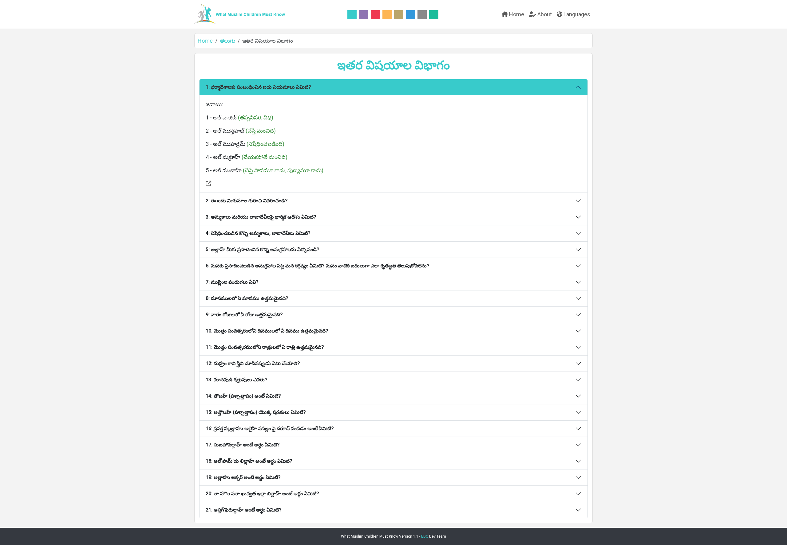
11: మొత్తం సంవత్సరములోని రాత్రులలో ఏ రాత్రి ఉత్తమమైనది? (265, 347)
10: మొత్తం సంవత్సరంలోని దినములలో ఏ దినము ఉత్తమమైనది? (267, 331)
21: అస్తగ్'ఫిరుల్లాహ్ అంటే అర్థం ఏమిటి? (244, 510)
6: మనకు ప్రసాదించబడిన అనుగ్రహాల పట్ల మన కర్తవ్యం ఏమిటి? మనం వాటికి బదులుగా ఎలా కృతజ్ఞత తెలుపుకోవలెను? (317, 266)
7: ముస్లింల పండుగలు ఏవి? (232, 282)
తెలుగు (227, 40)
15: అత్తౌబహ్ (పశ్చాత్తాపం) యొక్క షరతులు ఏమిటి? (256, 412)
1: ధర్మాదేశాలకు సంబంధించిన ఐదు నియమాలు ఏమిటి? (258, 87)
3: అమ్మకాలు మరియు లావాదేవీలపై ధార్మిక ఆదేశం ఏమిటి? (261, 217)
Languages (576, 14)
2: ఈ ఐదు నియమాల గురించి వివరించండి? (247, 201)
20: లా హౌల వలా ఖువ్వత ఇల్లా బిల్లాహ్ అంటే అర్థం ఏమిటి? (262, 493)
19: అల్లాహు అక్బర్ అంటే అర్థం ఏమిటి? (243, 477)
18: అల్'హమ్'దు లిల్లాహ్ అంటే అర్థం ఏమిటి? (249, 461)
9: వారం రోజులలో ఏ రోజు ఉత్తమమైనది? (244, 314)
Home (516, 14)
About (544, 14)
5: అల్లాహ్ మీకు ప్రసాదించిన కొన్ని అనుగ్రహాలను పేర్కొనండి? (262, 249)
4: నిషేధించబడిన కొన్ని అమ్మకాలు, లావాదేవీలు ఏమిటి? (258, 233)
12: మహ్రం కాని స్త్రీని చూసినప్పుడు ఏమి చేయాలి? (253, 363)
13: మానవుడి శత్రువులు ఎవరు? (236, 380)
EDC (424, 536)
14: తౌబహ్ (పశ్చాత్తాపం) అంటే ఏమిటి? (243, 396)
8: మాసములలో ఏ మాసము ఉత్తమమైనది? (247, 298)
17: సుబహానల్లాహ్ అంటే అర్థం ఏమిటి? (243, 445)
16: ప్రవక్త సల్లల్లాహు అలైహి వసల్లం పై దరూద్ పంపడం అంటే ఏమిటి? (270, 428)
